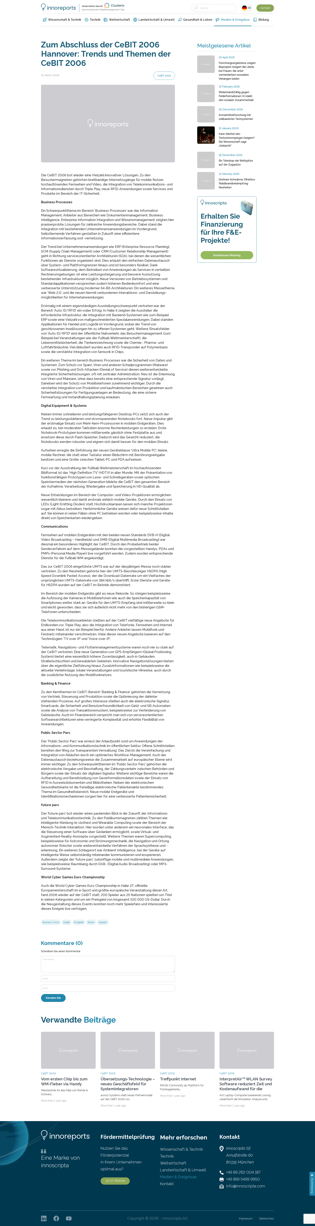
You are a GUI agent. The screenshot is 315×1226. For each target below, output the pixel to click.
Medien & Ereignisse (178, 1176)
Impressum (245, 1218)
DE (249, 8)
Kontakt (265, 8)
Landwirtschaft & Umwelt (183, 1170)
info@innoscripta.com (245, 1186)
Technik (167, 1156)
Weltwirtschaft (173, 1163)
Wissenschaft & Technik (181, 1149)
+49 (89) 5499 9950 (243, 1179)
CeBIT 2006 (164, 75)
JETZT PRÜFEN (115, 1180)
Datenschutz (266, 1218)
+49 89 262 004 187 (243, 1172)
